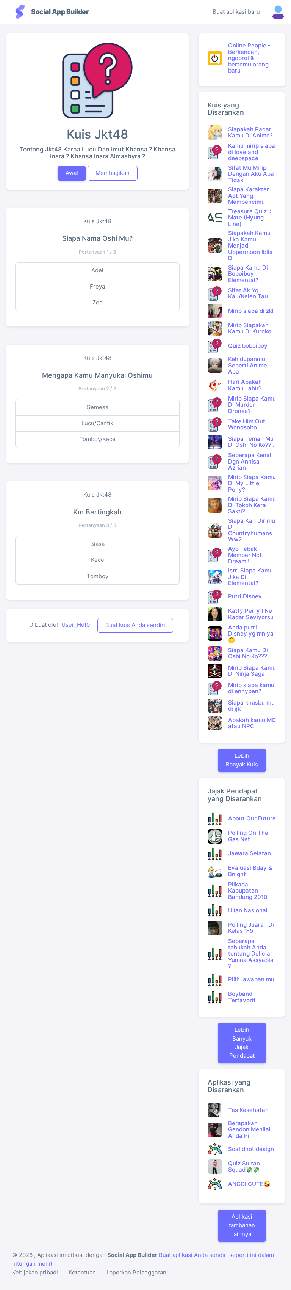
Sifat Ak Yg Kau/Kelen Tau (248, 293)
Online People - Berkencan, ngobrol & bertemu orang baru (249, 58)
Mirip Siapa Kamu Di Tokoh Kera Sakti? (252, 505)
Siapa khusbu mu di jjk (251, 706)
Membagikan (112, 173)
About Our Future (252, 818)
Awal (72, 173)
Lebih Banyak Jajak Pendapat (242, 1043)
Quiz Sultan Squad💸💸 (244, 1166)
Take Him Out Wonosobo (246, 424)
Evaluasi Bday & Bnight (250, 871)
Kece (97, 559)
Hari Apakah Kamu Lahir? (245, 385)
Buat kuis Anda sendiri (135, 625)
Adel (97, 270)
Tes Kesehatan (248, 1109)
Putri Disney (245, 596)
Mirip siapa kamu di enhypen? (251, 688)
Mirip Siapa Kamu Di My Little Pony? (252, 483)
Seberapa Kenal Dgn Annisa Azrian (249, 461)
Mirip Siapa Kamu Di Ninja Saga (252, 671)
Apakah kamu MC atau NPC (252, 723)
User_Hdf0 (75, 624)
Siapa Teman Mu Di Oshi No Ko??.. (251, 442)
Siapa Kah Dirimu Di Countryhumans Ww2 (251, 530)
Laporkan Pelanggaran (136, 1272)
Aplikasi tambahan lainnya (242, 1225)
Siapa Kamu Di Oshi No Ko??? (248, 653)
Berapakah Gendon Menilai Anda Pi (249, 1129)
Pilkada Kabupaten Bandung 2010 (248, 890)
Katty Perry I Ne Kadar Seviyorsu (251, 614)
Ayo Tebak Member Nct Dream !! (245, 555)
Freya (97, 286)
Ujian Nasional (248, 910)
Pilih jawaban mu (251, 979)
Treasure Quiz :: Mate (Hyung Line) (249, 217)
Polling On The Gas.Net (248, 836)
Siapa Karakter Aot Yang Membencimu (248, 195)
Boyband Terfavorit (242, 997)
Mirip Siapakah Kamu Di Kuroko (249, 328)
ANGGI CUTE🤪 (249, 1183)
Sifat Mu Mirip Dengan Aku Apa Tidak (251, 174)
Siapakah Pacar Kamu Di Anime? (250, 132)
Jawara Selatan (249, 853)
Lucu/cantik (97, 423)
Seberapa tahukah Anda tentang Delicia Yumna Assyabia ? (251, 953)
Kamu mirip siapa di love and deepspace (251, 152)
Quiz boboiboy (248, 345)
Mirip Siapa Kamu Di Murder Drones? (252, 405)
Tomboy (97, 576)
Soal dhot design (251, 1149)
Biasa (97, 543)
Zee (97, 302)
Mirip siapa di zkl (251, 310)
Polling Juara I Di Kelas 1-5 (251, 928)
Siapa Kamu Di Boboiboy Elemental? (248, 274)
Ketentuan (82, 1272)
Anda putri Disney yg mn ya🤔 (251, 633)
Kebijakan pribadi (35, 1272)
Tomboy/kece (97, 439)
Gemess (97, 407)
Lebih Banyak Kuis (242, 760)
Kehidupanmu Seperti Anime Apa (247, 365)
